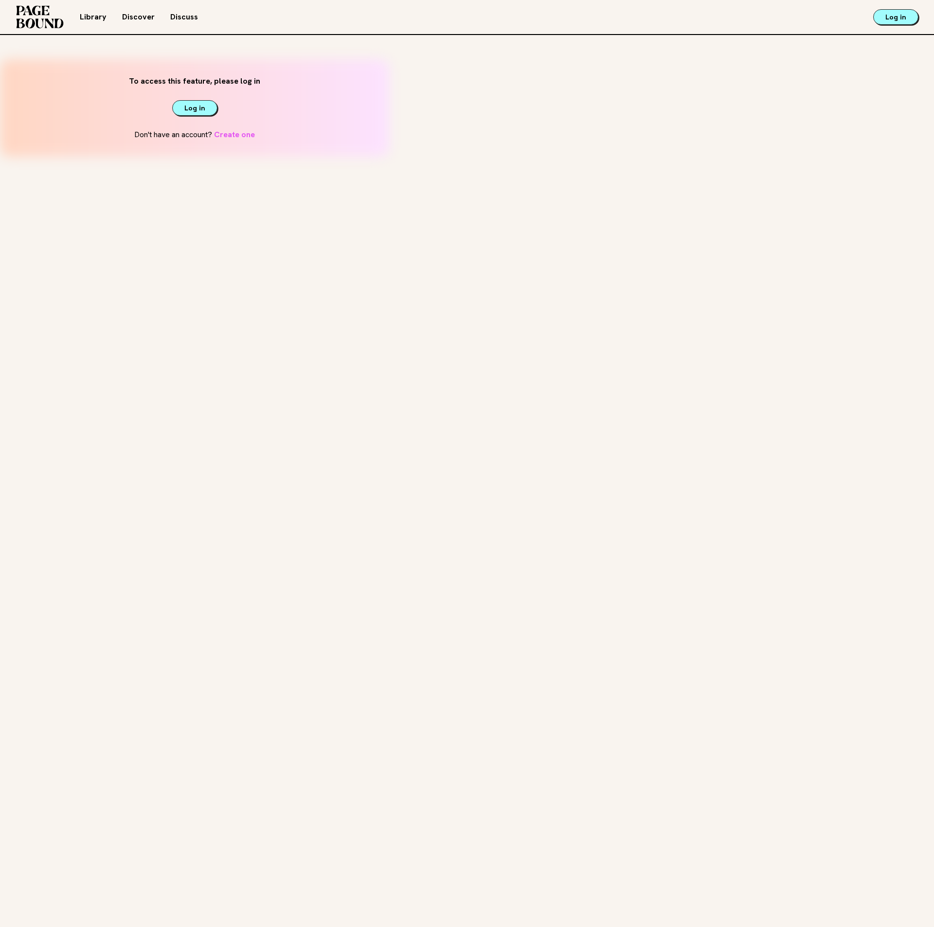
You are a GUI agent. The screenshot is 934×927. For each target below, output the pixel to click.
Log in (895, 17)
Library (93, 17)
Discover (138, 17)
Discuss (184, 17)
